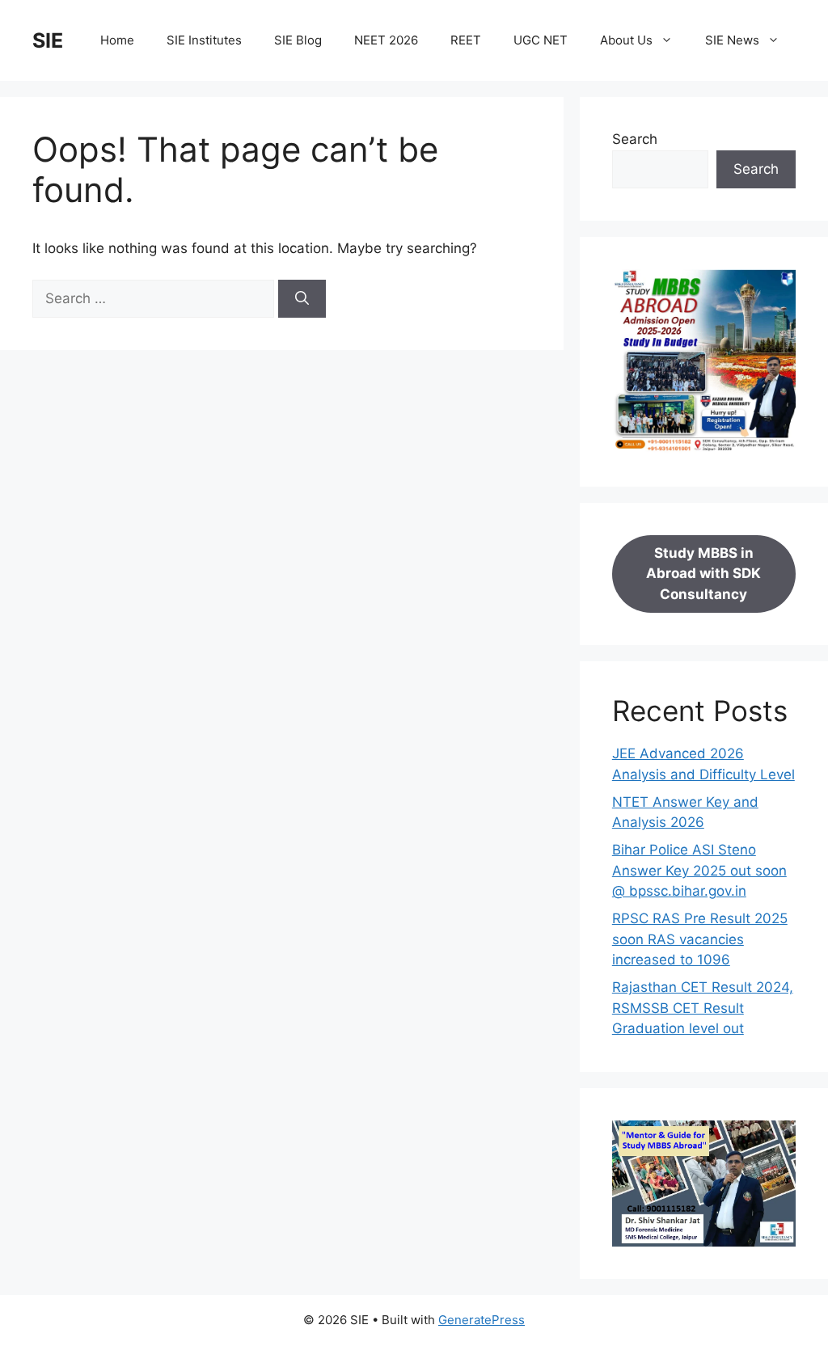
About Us (626, 40)
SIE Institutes (204, 40)
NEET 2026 (386, 40)
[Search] (302, 299)
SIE (47, 40)
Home (117, 40)
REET (465, 40)
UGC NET (540, 40)
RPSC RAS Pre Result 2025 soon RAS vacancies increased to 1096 (700, 939)
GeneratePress (481, 1319)
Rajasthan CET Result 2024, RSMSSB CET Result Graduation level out (702, 1007)
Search (634, 139)
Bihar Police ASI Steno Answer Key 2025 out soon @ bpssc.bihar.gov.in (699, 870)
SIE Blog (298, 40)
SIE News (732, 40)
